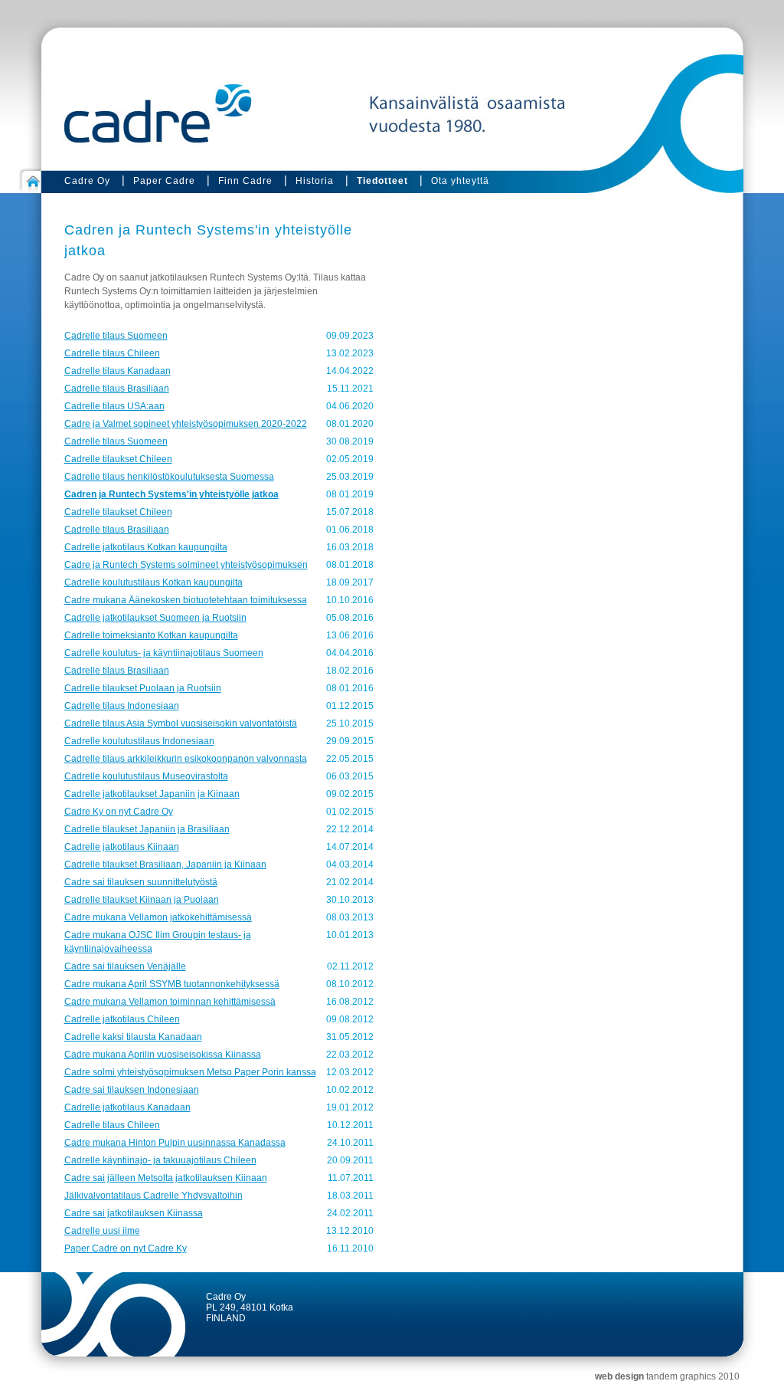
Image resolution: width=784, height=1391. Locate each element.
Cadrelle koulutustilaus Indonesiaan (139, 741)
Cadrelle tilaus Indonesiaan (121, 705)
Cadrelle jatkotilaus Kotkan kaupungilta (145, 547)
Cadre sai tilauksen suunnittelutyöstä (140, 882)
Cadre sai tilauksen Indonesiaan (131, 1089)
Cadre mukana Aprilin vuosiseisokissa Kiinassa (162, 1054)
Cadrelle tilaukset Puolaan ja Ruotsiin (142, 688)
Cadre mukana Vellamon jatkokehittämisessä (158, 917)
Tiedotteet (382, 181)
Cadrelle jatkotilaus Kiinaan (121, 846)
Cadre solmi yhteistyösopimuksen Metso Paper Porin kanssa (190, 1072)
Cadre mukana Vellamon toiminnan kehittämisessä (170, 1001)
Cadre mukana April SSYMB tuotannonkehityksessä (171, 984)
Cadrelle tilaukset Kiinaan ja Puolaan (141, 899)
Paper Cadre (164, 181)
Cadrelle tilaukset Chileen (118, 459)
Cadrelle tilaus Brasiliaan (116, 388)
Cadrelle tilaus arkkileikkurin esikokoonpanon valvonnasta (185, 758)
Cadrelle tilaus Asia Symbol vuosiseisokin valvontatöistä (180, 723)
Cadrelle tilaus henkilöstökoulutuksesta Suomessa (169, 476)
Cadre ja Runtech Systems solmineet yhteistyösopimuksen (186, 564)
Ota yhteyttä (460, 181)
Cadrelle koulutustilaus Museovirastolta (146, 776)
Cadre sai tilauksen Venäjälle (125, 966)
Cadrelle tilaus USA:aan (114, 406)
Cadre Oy (87, 181)
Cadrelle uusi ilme (102, 1230)
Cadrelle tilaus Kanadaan (117, 371)
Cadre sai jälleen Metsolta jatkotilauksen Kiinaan (165, 1178)
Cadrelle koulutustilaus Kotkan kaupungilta (153, 582)
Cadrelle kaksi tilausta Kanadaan (133, 1037)
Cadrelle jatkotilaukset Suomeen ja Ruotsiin (155, 617)
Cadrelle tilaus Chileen (112, 353)
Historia (315, 181)
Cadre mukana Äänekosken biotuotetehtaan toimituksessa (185, 600)
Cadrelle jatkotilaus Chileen (122, 1019)
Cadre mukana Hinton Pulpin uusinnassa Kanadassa (175, 1142)
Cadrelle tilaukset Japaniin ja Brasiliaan (147, 829)
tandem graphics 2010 (693, 1376)
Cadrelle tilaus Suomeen (116, 335)
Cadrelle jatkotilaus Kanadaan (127, 1107)
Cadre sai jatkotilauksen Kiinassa (133, 1213)
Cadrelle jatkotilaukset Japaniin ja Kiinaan (152, 794)
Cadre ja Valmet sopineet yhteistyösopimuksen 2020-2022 (185, 423)
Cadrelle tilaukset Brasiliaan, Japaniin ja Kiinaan (165, 864)
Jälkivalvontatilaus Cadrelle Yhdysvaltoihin (153, 1195)
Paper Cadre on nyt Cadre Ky (125, 1248)
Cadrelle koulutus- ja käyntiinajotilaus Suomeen (163, 653)
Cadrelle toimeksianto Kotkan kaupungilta (151, 635)
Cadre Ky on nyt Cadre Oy (118, 811)
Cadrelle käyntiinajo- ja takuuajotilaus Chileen (160, 1160)
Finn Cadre (245, 181)
